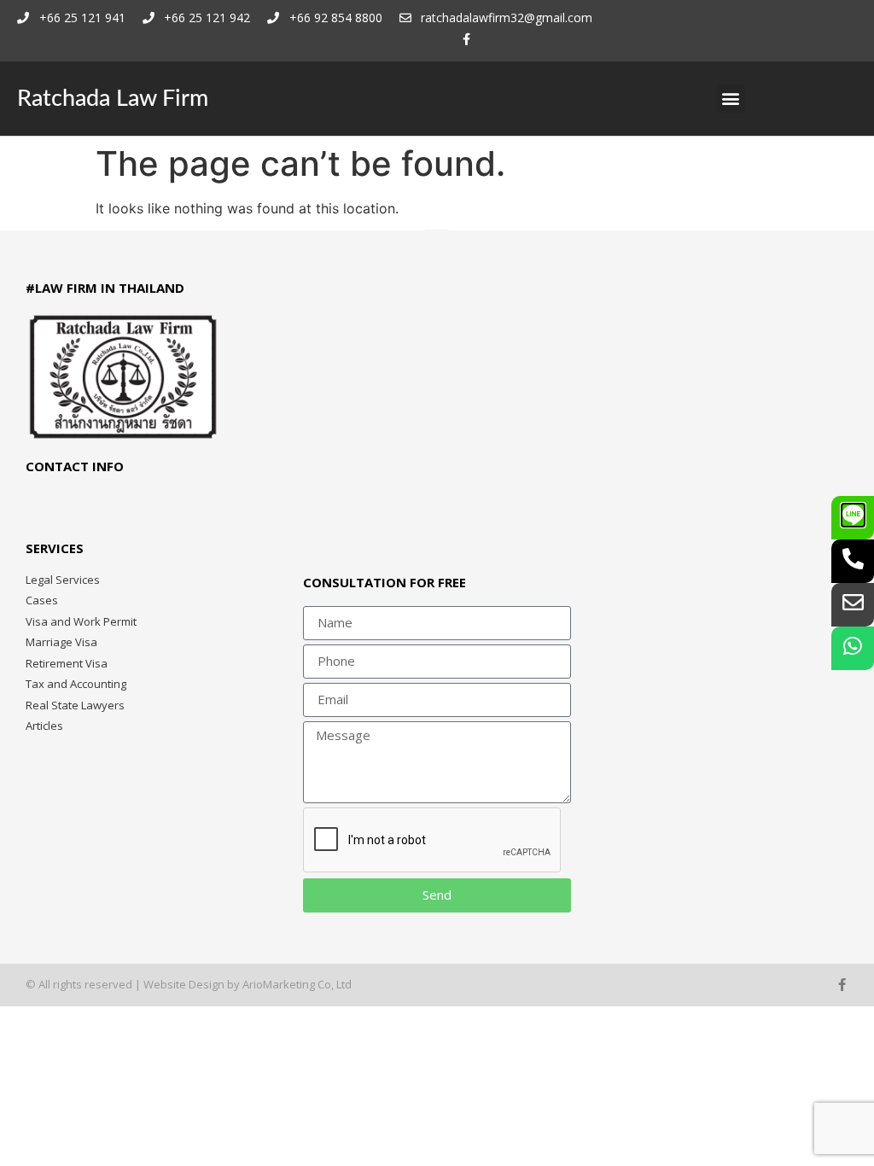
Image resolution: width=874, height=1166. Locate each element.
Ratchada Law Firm (112, 98)
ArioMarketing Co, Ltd (297, 984)
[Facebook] (466, 39)
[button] (731, 99)
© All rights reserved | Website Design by (134, 984)
